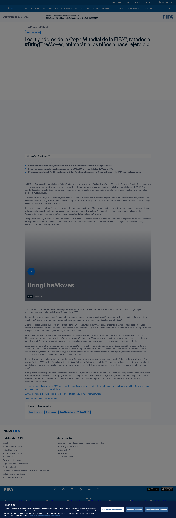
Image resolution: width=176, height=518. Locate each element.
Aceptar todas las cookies (156, 509)
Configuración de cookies (112, 509)
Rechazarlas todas (134, 509)
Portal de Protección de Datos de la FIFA (44, 516)
